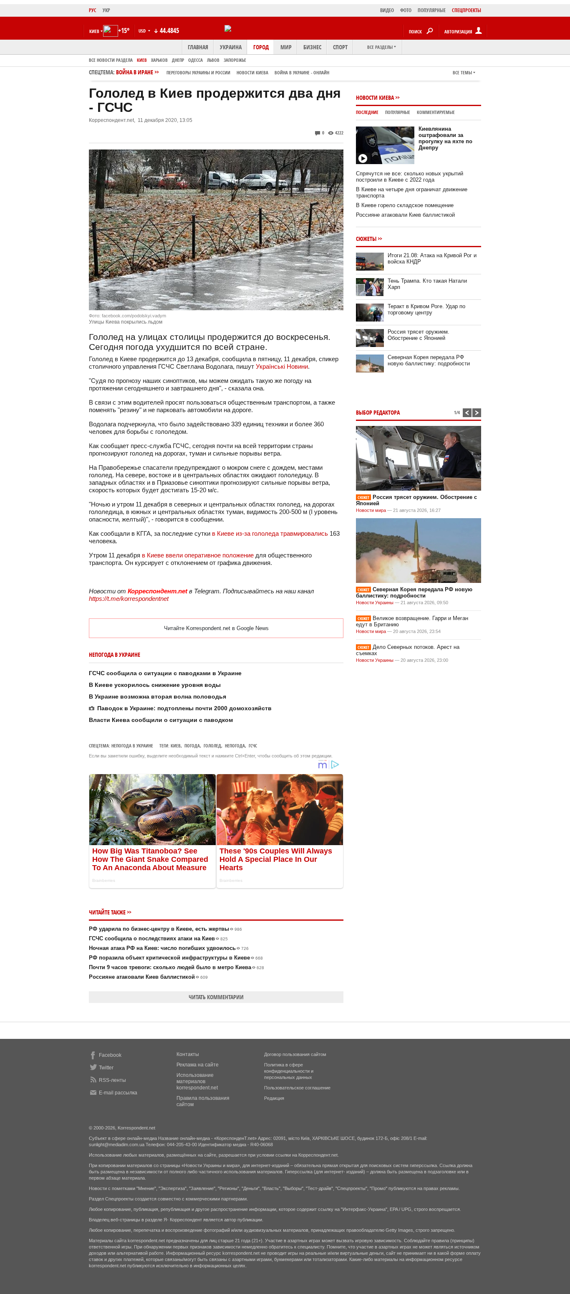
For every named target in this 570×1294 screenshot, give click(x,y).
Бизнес (312, 47)
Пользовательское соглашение (297, 1087)
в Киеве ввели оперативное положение (198, 555)
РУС (92, 10)
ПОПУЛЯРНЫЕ (432, 10)
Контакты (188, 1054)
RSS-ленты (112, 1080)
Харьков (159, 60)
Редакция (274, 1098)
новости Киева (252, 72)
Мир (286, 47)
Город (261, 47)
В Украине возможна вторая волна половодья (157, 696)
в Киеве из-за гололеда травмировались (271, 533)
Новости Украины (374, 602)
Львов (213, 60)
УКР (106, 10)
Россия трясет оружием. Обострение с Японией (418, 335)
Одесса (195, 60)
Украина (231, 47)
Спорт (340, 47)
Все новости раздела (111, 60)
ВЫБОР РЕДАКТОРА (378, 412)
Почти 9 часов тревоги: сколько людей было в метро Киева (176, 967)
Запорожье (235, 60)
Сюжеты (366, 239)
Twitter (106, 1068)
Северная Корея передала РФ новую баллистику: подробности (429, 360)
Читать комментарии (216, 997)
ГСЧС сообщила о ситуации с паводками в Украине (165, 673)
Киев (142, 60)
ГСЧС (253, 745)
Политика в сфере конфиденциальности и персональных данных (288, 1071)
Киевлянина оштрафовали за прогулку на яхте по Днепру (445, 138)
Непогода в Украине (132, 745)
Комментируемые (436, 112)
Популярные (397, 112)
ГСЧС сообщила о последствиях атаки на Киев (158, 938)
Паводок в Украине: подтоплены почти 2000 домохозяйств (184, 708)
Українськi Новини (282, 366)
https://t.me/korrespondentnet (129, 598)
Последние (367, 112)
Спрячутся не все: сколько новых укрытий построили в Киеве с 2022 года (409, 176)
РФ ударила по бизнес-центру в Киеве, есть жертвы (165, 929)
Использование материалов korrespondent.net (197, 1081)
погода (192, 745)
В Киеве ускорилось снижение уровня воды (155, 684)
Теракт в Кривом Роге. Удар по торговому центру (426, 309)
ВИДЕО (387, 10)
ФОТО (405, 10)
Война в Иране (222, 72)
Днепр (178, 60)
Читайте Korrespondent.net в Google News (216, 628)
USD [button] (143, 31)
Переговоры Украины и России (198, 72)
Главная (198, 47)
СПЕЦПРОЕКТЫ (466, 10)
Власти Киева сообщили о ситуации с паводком (161, 720)
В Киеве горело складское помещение (405, 205)
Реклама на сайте (198, 1065)
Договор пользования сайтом (295, 1054)
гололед (212, 745)
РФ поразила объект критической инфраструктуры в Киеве (176, 958)
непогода (235, 745)
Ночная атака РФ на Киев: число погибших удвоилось (169, 948)
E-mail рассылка (118, 1093)
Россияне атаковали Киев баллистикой (148, 977)
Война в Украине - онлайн (302, 72)
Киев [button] (94, 31)
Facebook (110, 1055)
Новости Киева (375, 97)
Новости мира (371, 510)
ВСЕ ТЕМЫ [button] (462, 72)
